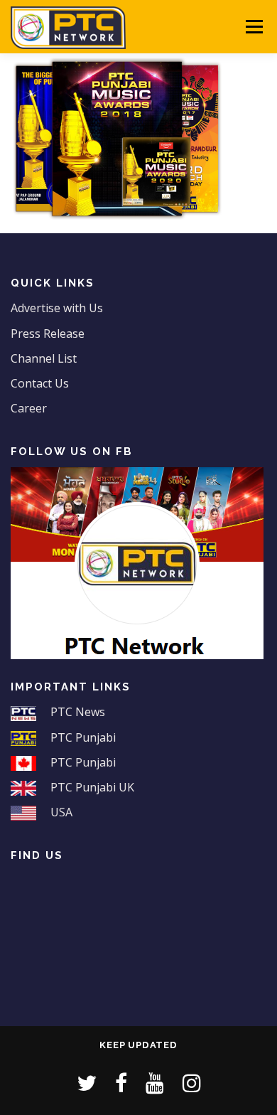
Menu (253, 27)
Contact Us (40, 383)
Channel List (44, 358)
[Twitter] (87, 1082)
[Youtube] (155, 1082)
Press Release (48, 333)
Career (29, 408)
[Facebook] (121, 1082)
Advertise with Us (57, 308)
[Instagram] (192, 1082)
